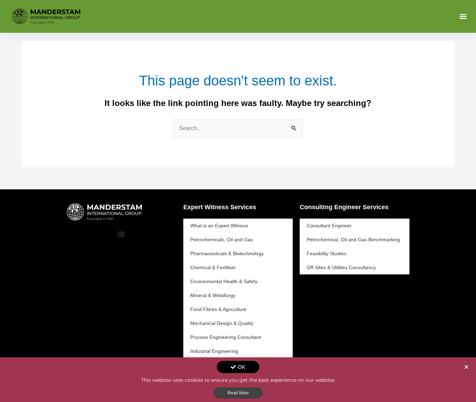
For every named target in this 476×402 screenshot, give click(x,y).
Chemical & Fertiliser (213, 267)
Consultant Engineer (329, 225)
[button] (463, 16)
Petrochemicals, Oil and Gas (221, 239)
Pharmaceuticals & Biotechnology (227, 253)
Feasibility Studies (326, 253)
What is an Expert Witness (219, 225)
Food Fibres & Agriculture (218, 309)
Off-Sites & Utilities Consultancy (341, 267)
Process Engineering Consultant (225, 337)
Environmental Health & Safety (224, 281)
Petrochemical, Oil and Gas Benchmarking (353, 239)
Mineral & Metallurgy (213, 295)
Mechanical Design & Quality (221, 323)
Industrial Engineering (214, 351)
